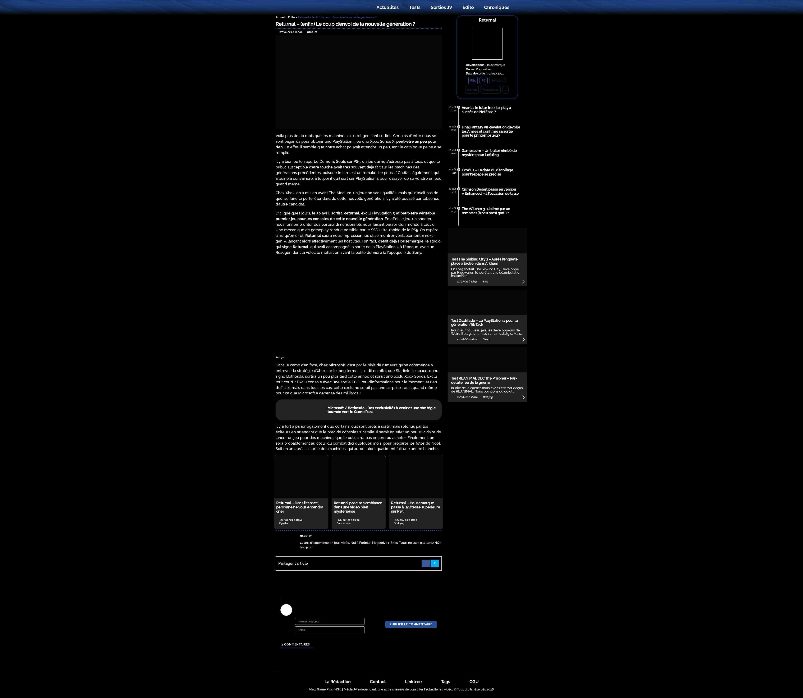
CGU (474, 681)
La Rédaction (338, 681)
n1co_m (306, 536)
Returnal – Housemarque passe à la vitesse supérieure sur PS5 (415, 507)
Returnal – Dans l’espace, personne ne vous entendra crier (299, 507)
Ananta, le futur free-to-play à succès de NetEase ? (486, 109)
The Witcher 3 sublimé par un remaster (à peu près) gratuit (486, 211)
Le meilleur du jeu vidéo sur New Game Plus (299, 7)
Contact (378, 681)
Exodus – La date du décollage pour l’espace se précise (487, 172)
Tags (445, 681)
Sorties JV (441, 7)
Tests (415, 7)
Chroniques (496, 7)
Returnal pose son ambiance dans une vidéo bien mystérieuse (358, 507)
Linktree (413, 681)
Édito (468, 7)
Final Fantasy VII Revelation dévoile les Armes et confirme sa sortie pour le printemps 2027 (491, 131)
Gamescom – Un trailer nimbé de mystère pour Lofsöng (489, 152)
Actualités (387, 7)
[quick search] (519, 7)
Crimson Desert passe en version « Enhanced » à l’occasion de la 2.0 (490, 191)
